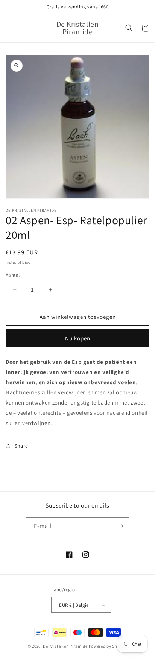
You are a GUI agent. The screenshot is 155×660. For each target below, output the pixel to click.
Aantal (13, 275)
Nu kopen (77, 338)
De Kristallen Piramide (65, 646)
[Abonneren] (120, 526)
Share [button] (21, 445)
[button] (9, 28)
